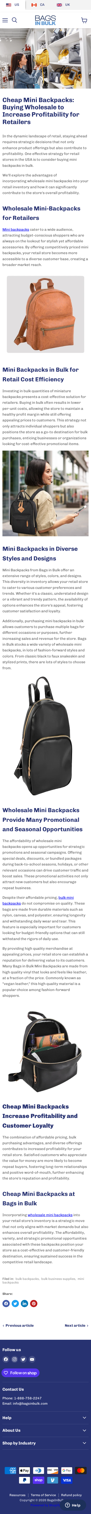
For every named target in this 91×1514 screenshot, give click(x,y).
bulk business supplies (58, 1279)
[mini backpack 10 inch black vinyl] (45, 736)
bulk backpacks (27, 1279)
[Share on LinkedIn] (24, 1303)
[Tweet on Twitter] (15, 1303)
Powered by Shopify (46, 1505)
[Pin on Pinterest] (33, 1303)
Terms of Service (43, 1495)
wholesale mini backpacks (50, 1215)
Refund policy (71, 1495)
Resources (17, 1495)
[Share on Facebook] (6, 1303)
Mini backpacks (15, 229)
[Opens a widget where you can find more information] (72, 1506)
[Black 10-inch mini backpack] (45, 1051)
